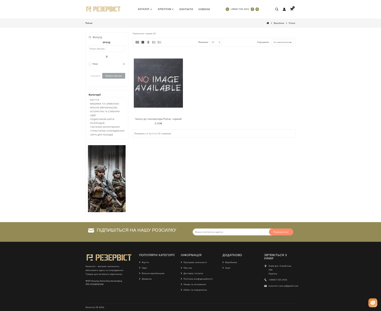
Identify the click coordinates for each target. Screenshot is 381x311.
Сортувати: (263, 42)
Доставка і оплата (193, 273)
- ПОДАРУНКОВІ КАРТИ (101, 119)
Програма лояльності (195, 262)
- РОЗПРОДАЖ (97, 123)
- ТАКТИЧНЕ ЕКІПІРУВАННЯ (104, 127)
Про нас (188, 267)
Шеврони (147, 279)
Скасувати (95, 75)
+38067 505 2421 (278, 279)
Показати (203, 42)
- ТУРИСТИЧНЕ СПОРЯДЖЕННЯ (106, 131)
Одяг (144, 267)
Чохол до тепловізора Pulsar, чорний (158, 118)
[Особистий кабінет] (284, 9)
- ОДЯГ (92, 115)
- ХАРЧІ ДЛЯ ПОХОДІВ (101, 134)
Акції (227, 267)
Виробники (231, 262)
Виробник (279, 23)
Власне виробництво (153, 273)
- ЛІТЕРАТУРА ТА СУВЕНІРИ (104, 111)
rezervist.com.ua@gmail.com (283, 286)
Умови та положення (195, 284)
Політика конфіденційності (198, 279)
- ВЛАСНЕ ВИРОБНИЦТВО (103, 107)
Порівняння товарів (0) (144, 33)
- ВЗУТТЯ (94, 100)
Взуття (145, 262)
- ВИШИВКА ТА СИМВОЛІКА (104, 103)
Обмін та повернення (195, 290)
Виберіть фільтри (113, 75)
